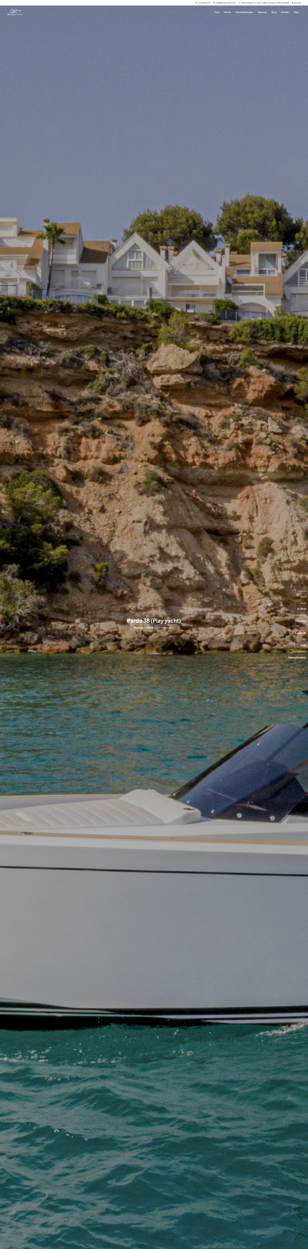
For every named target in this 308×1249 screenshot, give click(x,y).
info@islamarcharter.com (225, 3)
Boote (227, 12)
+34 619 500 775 (204, 3)
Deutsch (297, 3)
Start (217, 12)
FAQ (296, 12)
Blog (274, 12)
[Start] (15, 12)
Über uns (262, 12)
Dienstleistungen (244, 12)
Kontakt (285, 12)
